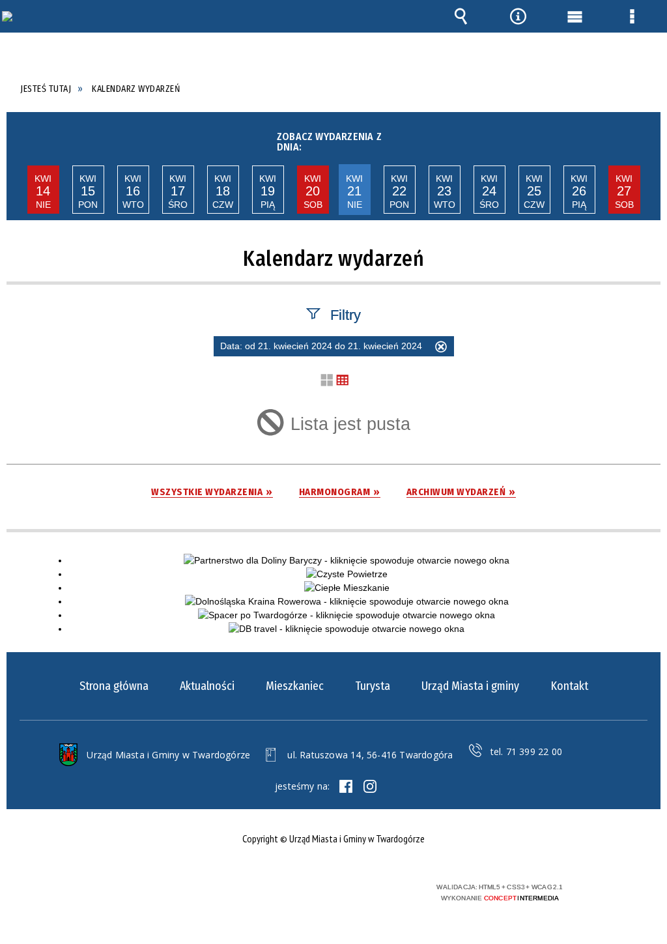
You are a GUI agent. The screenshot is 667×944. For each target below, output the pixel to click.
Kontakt (569, 686)
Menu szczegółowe (632, 16)
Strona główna (114, 686)
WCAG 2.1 (368, 891)
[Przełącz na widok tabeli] (342, 381)
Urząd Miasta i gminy (470, 686)
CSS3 (327, 892)
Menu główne (575, 16)
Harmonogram (335, 492)
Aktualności (207, 686)
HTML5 (307, 892)
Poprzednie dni (19, 138)
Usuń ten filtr (440, 348)
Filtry (345, 314)
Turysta (372, 686)
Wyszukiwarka (461, 16)
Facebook (345, 786)
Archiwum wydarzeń (456, 492)
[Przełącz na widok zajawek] (327, 381)
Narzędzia (518, 16)
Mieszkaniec (295, 686)
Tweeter (369, 786)
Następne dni (646, 138)
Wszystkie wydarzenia (207, 492)
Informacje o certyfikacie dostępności (162, 895)
